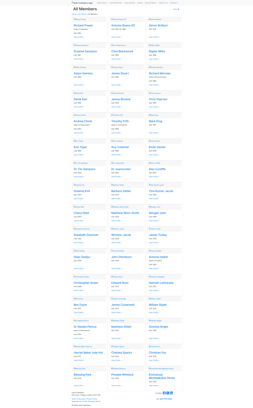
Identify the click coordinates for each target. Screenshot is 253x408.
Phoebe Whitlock (122, 374)
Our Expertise (116, 3)
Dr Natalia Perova (85, 326)
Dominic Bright (158, 326)
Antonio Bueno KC (123, 25)
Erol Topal (80, 147)
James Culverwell (122, 304)
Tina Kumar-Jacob (161, 191)
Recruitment (150, 3)
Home (74, 14)
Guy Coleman (120, 147)
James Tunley (158, 235)
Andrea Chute (83, 121)
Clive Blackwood (122, 51)
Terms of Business (78, 399)
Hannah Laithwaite (161, 282)
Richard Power (83, 25)
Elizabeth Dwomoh (86, 235)
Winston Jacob (121, 235)
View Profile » (79, 37)
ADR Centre (130, 3)
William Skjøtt (158, 304)
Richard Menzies (160, 73)
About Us (163, 3)
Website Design (76, 407)
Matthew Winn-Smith (125, 213)
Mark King (155, 121)
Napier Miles (157, 51)
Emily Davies (157, 147)
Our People (102, 3)
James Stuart (120, 73)
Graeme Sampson (85, 51)
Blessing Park (83, 374)
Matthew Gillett (121, 326)
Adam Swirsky (83, 73)
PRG (82, 407)
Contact (173, 3)
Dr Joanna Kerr (121, 169)
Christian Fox (157, 352)
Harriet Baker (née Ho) (88, 352)
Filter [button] (175, 9)
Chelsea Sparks (121, 352)
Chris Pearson (158, 99)
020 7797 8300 (166, 399)
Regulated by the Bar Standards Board (86, 401)
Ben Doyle (80, 304)
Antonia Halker (158, 257)
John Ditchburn (121, 257)
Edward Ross (119, 282)
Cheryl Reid (81, 213)
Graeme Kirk (82, 191)
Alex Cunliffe (157, 169)
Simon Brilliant (158, 25)
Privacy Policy (92, 399)
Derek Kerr (81, 99)
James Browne (121, 99)
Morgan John (157, 213)
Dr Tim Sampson (84, 169)
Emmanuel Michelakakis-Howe (162, 376)
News (139, 3)
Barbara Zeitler (121, 191)
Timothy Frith (120, 121)
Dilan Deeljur (82, 257)
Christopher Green (86, 282)
